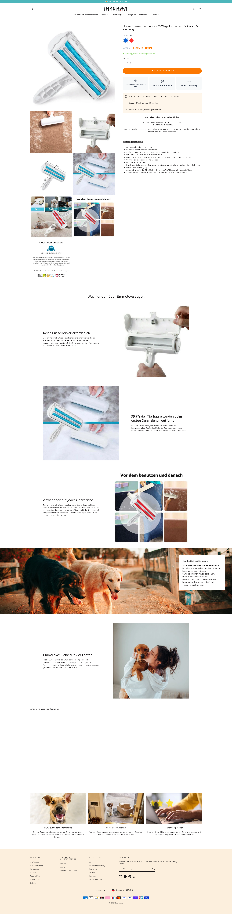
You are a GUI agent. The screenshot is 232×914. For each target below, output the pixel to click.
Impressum (93, 869)
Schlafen (143, 14)
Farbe (127, 35)
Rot (131, 40)
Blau (125, 40)
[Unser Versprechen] (174, 808)
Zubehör (33, 873)
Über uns (63, 864)
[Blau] (49, 769)
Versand (92, 873)
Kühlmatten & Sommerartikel (85, 14)
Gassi (104, 14)
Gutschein (33, 883)
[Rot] (52, 769)
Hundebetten (34, 869)
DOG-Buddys (35, 880)
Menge (126, 59)
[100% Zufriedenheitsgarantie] (58, 808)
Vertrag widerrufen (95, 880)
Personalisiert (35, 876)
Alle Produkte (34, 862)
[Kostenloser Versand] (116, 808)
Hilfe (155, 14)
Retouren (92, 876)
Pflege (130, 14)
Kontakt (62, 867)
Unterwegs (117, 14)
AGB (90, 862)
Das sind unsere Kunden (68, 871)
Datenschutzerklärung (97, 866)
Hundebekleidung (36, 866)
